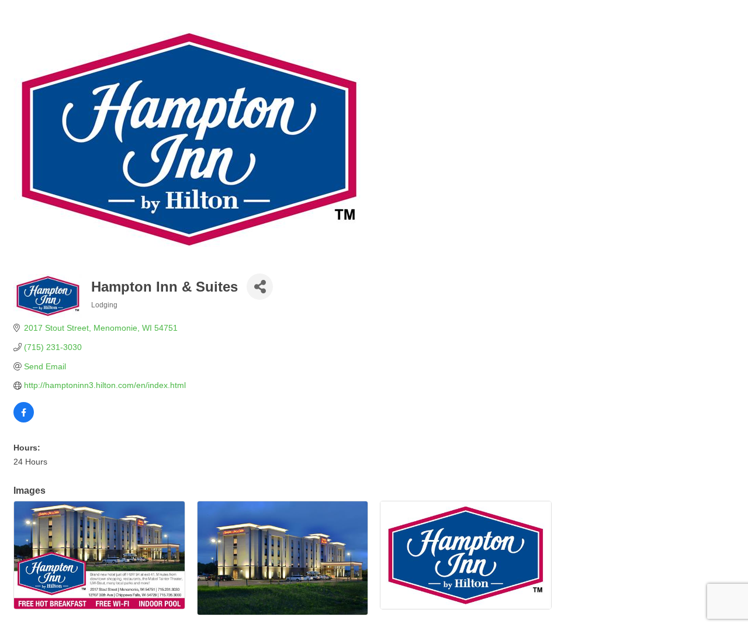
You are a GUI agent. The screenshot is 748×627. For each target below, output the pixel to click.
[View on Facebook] (23, 419)
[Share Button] (260, 286)
